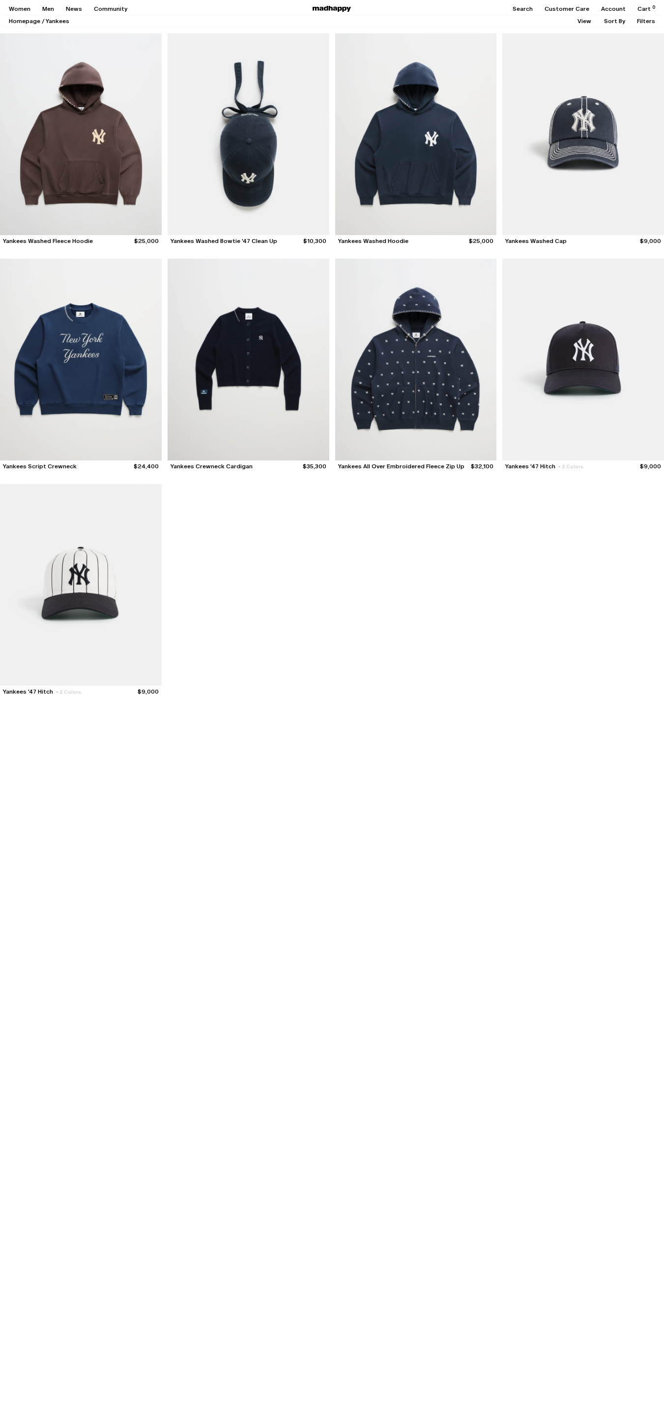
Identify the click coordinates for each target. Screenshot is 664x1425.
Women (19, 8)
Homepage (24, 21)
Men (48, 8)
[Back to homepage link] (332, 9)
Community (110, 8)
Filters (646, 21)
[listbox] (584, 21)
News (74, 8)
